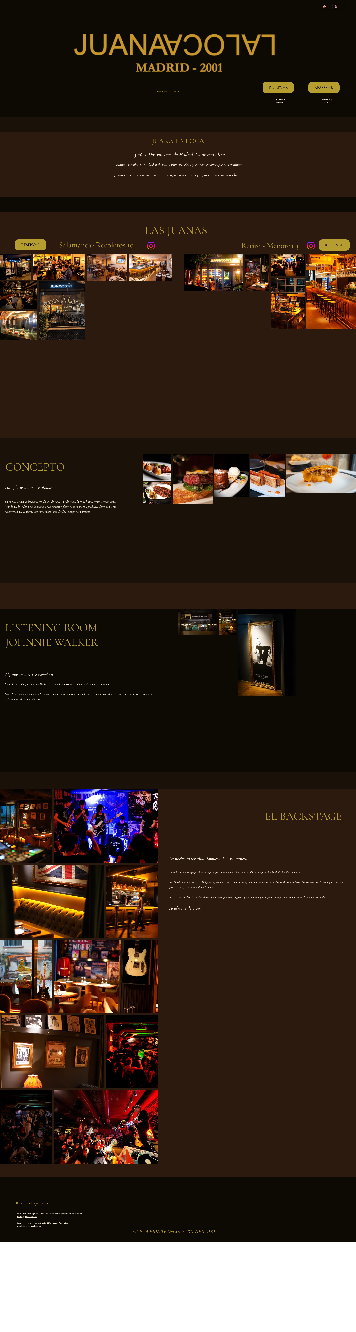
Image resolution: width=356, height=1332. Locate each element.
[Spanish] (326, 6)
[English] (338, 6)
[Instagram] (151, 246)
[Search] (325, 58)
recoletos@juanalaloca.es (29, 1226)
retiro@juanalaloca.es (27, 1216)
